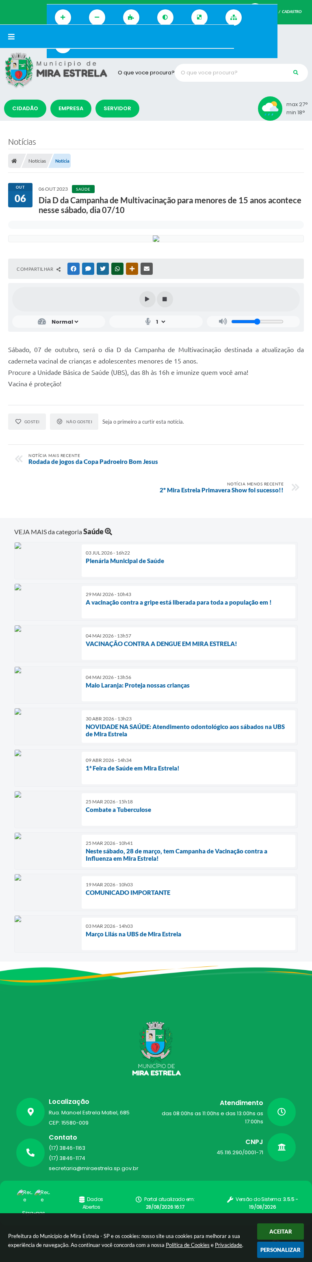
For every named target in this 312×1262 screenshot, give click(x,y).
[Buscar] (296, 73)
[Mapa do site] (233, 17)
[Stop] (165, 299)
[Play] (147, 299)
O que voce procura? (146, 72)
